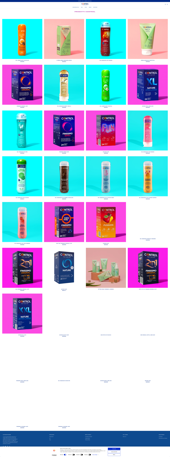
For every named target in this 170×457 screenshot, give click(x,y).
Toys (86, 7)
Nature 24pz (64, 289)
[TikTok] (9, 446)
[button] (22, 61)
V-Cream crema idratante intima (64, 60)
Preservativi (76, 7)
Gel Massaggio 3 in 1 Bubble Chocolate (64, 197)
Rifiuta (114, 454)
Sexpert (95, 7)
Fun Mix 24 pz (106, 151)
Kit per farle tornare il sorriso (106, 289)
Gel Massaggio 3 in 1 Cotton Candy (106, 197)
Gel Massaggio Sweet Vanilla (64, 106)
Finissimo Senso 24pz (64, 151)
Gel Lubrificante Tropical (106, 106)
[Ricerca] (167, 4)
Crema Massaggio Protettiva (148, 60)
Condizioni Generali (88, 436)
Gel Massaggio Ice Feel (22, 151)
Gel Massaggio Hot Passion (106, 60)
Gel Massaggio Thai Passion (147, 151)
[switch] (73, 454)
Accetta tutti (114, 448)
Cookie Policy (87, 438)
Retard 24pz (148, 380)
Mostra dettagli (94, 454)
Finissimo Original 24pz (22, 106)
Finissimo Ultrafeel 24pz (22, 426)
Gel (82, 7)
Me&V (90, 7)
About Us (124, 436)
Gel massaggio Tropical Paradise (148, 238)
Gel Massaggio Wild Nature (22, 197)
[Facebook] (3, 446)
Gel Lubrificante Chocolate (22, 60)
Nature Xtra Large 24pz (147, 106)
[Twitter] (5, 446)
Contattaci (160, 436)
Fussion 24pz (106, 243)
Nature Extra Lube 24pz (106, 380)
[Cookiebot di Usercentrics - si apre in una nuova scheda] (54, 455)
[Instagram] (7, 446)
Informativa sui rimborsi (163, 438)
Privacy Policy (87, 439)
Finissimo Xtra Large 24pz (22, 380)
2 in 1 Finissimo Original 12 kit (22, 289)
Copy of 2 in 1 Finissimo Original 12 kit (148, 289)
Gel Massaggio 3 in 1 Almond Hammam (147, 197)
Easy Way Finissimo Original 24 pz (64, 243)
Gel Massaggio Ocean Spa (64, 380)
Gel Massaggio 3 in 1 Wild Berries (22, 243)
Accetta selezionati (114, 451)
